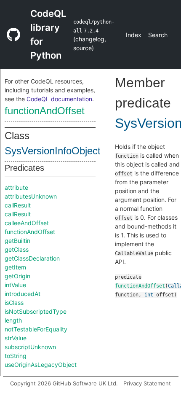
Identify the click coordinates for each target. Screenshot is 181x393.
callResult (18, 205)
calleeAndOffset (27, 222)
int (148, 295)
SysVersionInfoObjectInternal (69, 150)
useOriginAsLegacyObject (41, 364)
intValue (15, 284)
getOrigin (17, 276)
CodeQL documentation (59, 98)
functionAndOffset (45, 110)
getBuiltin (17, 240)
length (13, 320)
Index (133, 34)
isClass (14, 302)
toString (16, 355)
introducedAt (22, 293)
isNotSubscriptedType (36, 311)
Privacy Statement (147, 383)
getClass (17, 249)
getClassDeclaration (32, 258)
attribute (16, 187)
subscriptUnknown (30, 346)
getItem (15, 267)
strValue (16, 338)
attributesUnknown (31, 196)
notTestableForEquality (36, 329)
